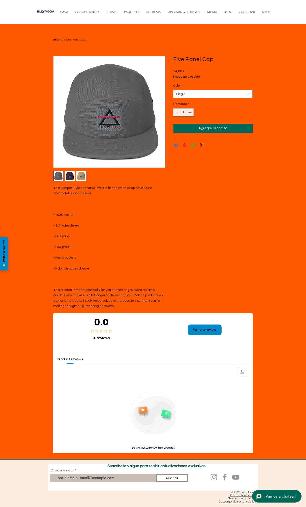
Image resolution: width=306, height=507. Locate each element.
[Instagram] (213, 477)
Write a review (204, 329)
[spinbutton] (183, 112)
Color (178, 85)
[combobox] (213, 94)
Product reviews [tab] (70, 359)
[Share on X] (201, 145)
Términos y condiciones (243, 498)
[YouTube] (235, 477)
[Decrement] (176, 112)
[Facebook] (224, 477)
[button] (153, 11)
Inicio (57, 40)
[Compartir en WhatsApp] (193, 145)
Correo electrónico (62, 470)
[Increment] (190, 112)
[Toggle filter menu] (242, 372)
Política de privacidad (244, 495)
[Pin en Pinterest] (184, 145)
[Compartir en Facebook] (176, 145)
